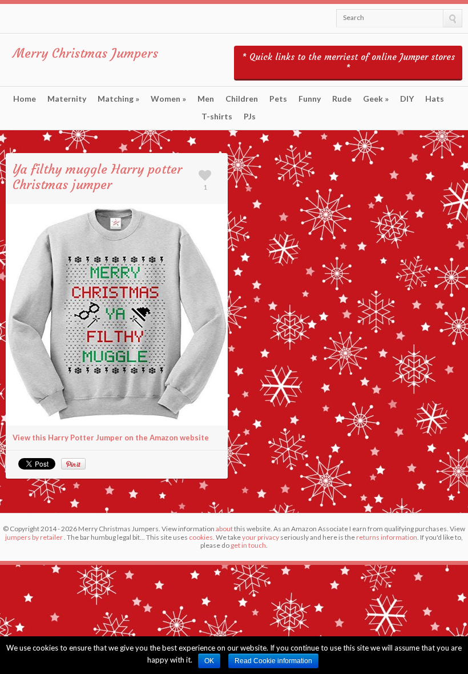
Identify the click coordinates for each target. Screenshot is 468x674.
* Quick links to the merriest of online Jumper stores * (348, 62)
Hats (434, 98)
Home (24, 98)
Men (205, 98)
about (224, 528)
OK (209, 661)
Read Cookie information (273, 661)
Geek (376, 98)
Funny (309, 98)
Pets (278, 98)
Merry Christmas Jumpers (85, 53)
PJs (250, 116)
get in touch (248, 545)
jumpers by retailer (34, 537)
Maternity (66, 98)
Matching (118, 98)
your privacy (260, 537)
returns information (386, 537)
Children (241, 98)
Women (168, 98)
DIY (407, 98)
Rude (342, 98)
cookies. (202, 537)
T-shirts (216, 116)
